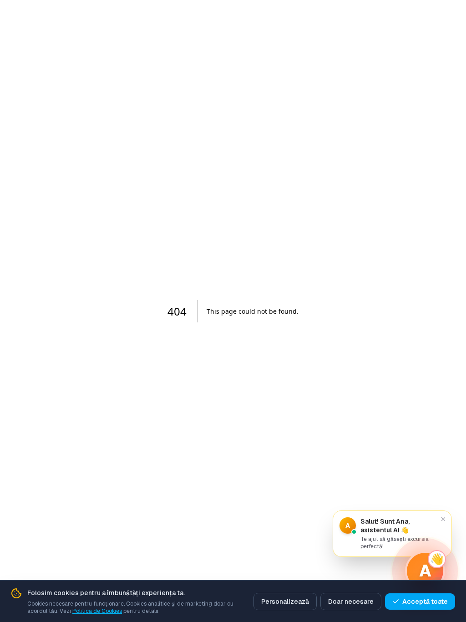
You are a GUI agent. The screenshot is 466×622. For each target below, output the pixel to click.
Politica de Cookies (97, 611)
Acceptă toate (425, 601)
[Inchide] (443, 519)
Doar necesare (351, 601)
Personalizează (285, 601)
